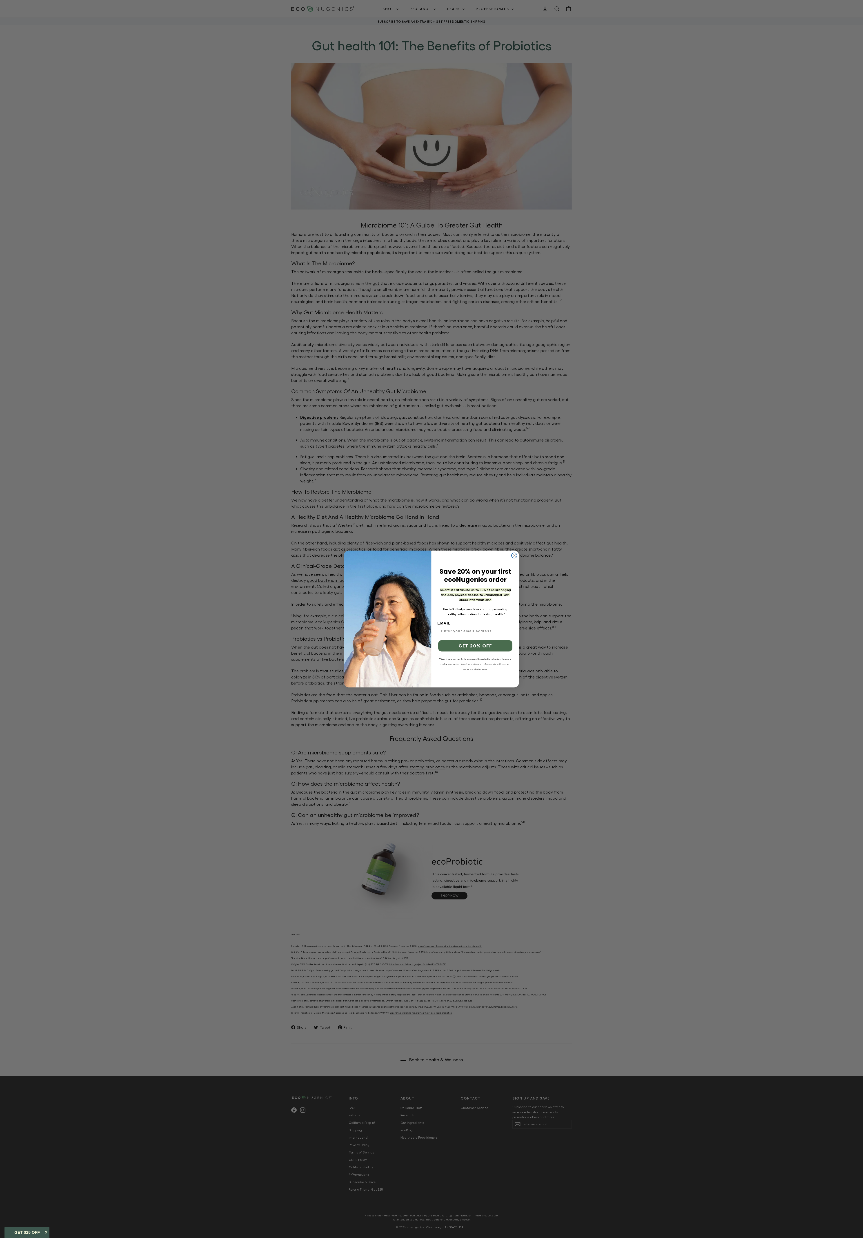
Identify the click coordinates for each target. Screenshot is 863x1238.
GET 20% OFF (475, 646)
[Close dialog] (514, 555)
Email (444, 623)
